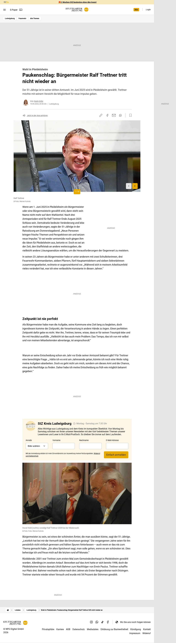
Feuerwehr (22, 18)
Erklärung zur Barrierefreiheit (114, 629)
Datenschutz (78, 629)
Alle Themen (34, 18)
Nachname (84, 440)
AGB (68, 629)
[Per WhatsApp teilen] (120, 115)
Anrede (29, 440)
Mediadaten (92, 629)
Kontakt (147, 629)
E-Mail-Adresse (112, 440)
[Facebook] (108, 622)
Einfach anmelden (116, 454)
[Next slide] (135, 186)
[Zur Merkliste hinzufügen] (130, 115)
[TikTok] (102, 622)
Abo (136, 10)
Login (148, 9)
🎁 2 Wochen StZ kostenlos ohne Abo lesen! (77, 2)
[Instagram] (91, 622)
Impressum (134, 633)
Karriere (60, 629)
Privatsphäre (48, 629)
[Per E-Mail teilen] (114, 115)
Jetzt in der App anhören (37, 115)
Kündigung (135, 629)
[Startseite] (8, 610)
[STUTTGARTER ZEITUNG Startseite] (77, 10)
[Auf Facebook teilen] (107, 115)
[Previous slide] (129, 186)
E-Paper (13, 10)
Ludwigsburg (10, 18)
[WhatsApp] (97, 622)
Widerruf (146, 633)
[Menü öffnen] (4, 10)
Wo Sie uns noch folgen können (135, 622)
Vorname (56, 440)
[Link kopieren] (101, 115)
